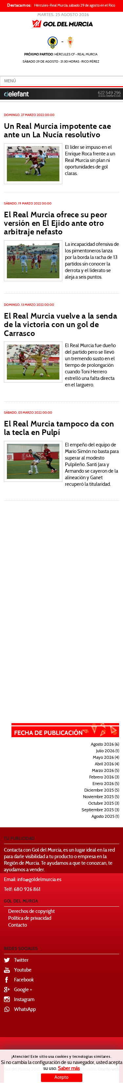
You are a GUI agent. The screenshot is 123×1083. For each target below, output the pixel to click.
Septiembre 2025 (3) (100, 810)
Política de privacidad (29, 918)
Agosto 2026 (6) (105, 744)
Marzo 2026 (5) (105, 771)
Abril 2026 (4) (107, 764)
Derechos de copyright (31, 911)
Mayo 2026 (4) (106, 758)
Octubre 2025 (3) (103, 803)
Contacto (17, 925)
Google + (23, 990)
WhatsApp (25, 1009)
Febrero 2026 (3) (104, 777)
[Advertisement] (70, 612)
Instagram (24, 999)
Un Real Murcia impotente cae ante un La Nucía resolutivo (57, 130)
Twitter (21, 960)
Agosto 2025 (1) (105, 817)
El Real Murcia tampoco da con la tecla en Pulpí (59, 428)
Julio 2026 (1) (107, 751)
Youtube (22, 970)
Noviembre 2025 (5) (101, 797)
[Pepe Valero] (33, 163)
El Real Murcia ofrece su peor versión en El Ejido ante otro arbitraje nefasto (55, 223)
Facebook (24, 980)
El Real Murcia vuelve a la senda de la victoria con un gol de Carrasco (60, 324)
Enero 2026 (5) (105, 784)
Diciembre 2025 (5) (101, 790)
